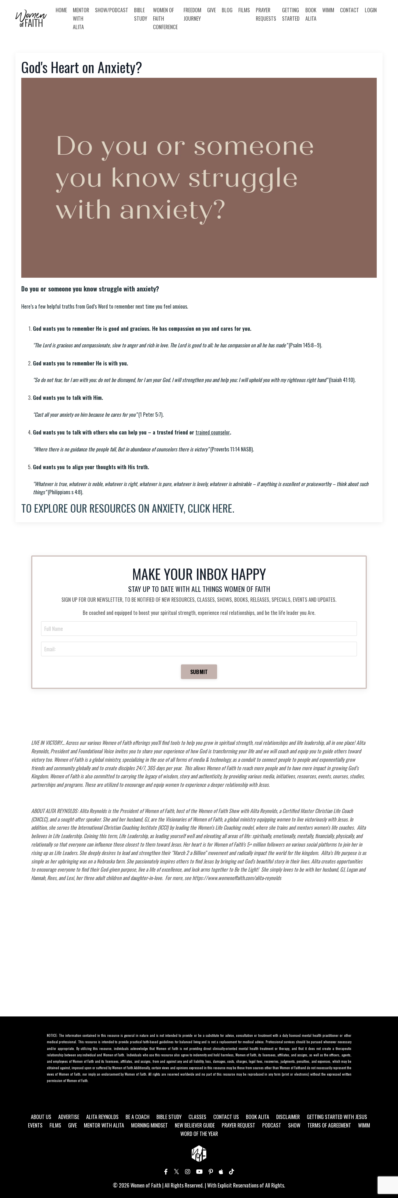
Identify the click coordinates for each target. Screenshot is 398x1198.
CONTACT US (226, 1116)
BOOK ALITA (310, 14)
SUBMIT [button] (199, 671)
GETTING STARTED (291, 14)
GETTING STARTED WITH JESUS (337, 1116)
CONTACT (349, 10)
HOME (61, 10)
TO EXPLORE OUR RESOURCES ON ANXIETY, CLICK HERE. (127, 508)
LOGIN (371, 10)
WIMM (328, 10)
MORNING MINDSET (149, 1125)
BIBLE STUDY (140, 14)
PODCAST (271, 1125)
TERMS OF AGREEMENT (329, 1125)
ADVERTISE (68, 1116)
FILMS (244, 10)
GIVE (211, 10)
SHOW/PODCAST (111, 10)
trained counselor (213, 432)
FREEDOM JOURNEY (192, 14)
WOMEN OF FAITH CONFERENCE (165, 18)
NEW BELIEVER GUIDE (195, 1125)
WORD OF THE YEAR (199, 1133)
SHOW (294, 1125)
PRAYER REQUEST (238, 1125)
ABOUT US (41, 1116)
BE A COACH (137, 1116)
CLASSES (197, 1116)
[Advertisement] (199, 959)
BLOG (227, 10)
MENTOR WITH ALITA (81, 18)
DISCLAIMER (288, 1116)
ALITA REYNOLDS (102, 1116)
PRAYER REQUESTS (266, 14)
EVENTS (35, 1125)
